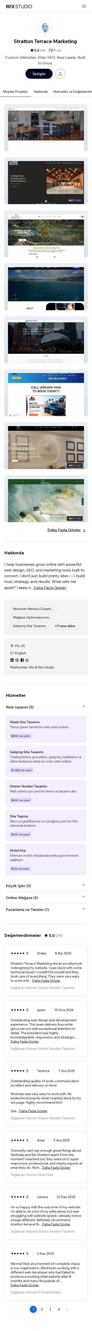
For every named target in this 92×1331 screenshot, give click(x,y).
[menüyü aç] (84, 6)
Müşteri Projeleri (15, 91)
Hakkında (40, 91)
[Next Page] (67, 1309)
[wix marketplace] (19, 6)
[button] (46, 127)
